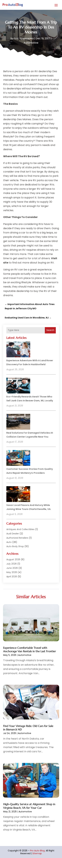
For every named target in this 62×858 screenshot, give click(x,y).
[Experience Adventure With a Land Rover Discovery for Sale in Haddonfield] (18, 349)
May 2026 (11, 572)
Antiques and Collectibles (20, 529)
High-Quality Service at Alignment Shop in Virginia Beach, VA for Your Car (29, 805)
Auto (9, 542)
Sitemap (37, 853)
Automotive (31, 43)
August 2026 (13, 559)
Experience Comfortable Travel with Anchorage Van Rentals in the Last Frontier (29, 649)
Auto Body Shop (15, 546)
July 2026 (11, 563)
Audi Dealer (12, 533)
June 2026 (12, 568)
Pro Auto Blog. (37, 850)
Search (50, 330)
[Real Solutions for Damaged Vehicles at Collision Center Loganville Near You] (18, 422)
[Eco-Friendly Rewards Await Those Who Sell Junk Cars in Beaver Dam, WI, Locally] (18, 386)
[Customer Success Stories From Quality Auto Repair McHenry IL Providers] (18, 458)
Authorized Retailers (17, 537)
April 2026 (11, 576)
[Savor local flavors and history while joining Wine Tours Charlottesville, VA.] (18, 494)
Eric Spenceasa (24, 38)
